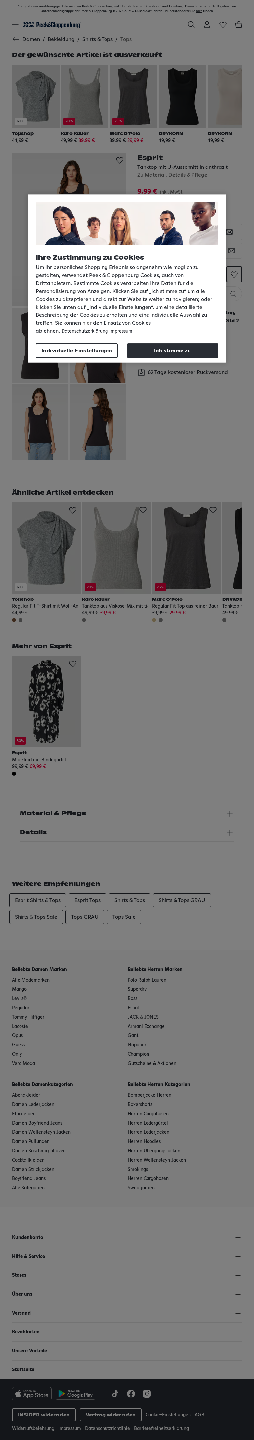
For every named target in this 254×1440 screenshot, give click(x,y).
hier (87, 323)
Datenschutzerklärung (85, 331)
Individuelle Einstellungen (76, 350)
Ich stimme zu (172, 350)
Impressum (120, 331)
